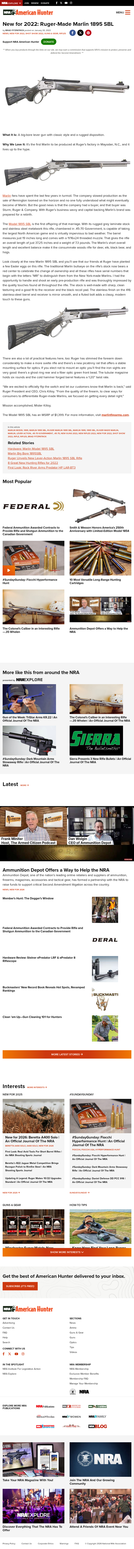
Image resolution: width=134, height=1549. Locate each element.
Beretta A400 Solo (15, 1145)
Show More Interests (85, 1252)
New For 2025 (13, 1094)
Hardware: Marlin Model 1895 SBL (31, 448)
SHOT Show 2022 (34, 33)
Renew (35, 3)
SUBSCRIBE (20, 1286)
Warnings (64, 1543)
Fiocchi (76, 1149)
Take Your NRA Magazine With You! (28, 1480)
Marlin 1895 (79, 430)
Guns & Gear (51, 33)
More (23, 785)
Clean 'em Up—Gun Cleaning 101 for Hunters (32, 1017)
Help (5, 1337)
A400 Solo (32, 1145)
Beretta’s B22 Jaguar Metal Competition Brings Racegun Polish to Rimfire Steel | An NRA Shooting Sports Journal (32, 1166)
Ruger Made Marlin (107, 430)
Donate (45, 3)
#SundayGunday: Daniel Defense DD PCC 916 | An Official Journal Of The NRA (98, 1180)
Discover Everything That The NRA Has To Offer (32, 1528)
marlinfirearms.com (115, 415)
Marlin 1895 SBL (37, 430)
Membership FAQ (79, 1378)
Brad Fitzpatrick (37, 436)
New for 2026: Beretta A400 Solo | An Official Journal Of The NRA (32, 1139)
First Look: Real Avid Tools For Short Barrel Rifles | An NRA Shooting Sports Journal (33, 1153)
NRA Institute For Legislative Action (22, 1369)
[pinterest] (88, 31)
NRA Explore (9, 1373)
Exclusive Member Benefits (84, 1373)
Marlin (7, 195)
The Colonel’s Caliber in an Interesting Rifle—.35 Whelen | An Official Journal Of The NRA (100, 719)
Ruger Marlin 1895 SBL (59, 430)
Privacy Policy (9, 1543)
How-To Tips (78, 1205)
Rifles (62, 33)
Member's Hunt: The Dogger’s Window (28, 898)
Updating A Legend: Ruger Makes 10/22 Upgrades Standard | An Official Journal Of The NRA (33, 1180)
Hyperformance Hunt (107, 1149)
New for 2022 (17, 33)
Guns (72, 1337)
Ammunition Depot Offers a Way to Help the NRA (56, 869)
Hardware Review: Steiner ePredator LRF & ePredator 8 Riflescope (39, 959)
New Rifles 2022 (87, 433)
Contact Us (8, 1327)
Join (26, 3)
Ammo (73, 1327)
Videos (73, 1352)
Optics (73, 1342)
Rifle (16, 436)
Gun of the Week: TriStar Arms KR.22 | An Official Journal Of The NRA (30, 719)
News (6, 33)
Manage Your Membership (84, 1383)
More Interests (35, 1087)
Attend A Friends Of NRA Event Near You (99, 1526)
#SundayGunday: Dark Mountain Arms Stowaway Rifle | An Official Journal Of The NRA (31, 762)
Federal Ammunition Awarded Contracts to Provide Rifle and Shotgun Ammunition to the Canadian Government (43, 929)
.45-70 (57, 433)
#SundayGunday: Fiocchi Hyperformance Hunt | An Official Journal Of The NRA (98, 1141)
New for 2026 (17, 889)
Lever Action (24, 433)
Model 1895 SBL (20, 224)
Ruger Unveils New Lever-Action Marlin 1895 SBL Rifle (45, 458)
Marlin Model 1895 (18, 430)
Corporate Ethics (46, 1543)
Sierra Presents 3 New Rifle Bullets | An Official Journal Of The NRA (100, 760)
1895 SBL (91, 430)
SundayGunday (78, 1192)
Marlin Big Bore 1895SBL (25, 453)
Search (6, 1342)
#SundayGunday (82, 1094)
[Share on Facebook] (72, 31)
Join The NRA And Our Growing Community (92, 1482)
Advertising (9, 1323)
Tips (72, 1347)
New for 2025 (10, 1192)
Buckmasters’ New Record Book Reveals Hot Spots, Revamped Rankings (44, 989)
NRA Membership (79, 1369)
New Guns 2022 (69, 433)
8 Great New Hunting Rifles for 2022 (33, 463)
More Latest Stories (81, 1054)
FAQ (5, 1332)
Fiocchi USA (87, 1149)
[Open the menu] (127, 12)
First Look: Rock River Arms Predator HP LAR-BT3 (42, 467)
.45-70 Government (42, 433)
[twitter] (80, 31)
